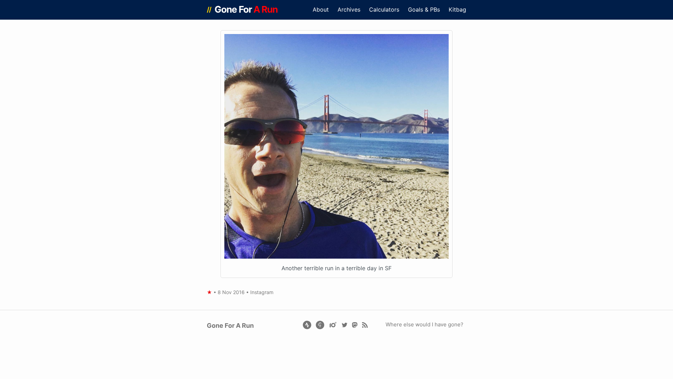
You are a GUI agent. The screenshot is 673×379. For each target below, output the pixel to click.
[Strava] (307, 324)
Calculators (384, 9)
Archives (349, 9)
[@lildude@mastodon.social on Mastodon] (354, 324)
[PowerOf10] (333, 324)
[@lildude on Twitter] (344, 324)
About (321, 9)
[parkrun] (320, 324)
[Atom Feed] (364, 324)
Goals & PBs (424, 9)
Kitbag (457, 9)
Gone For (246, 9)
